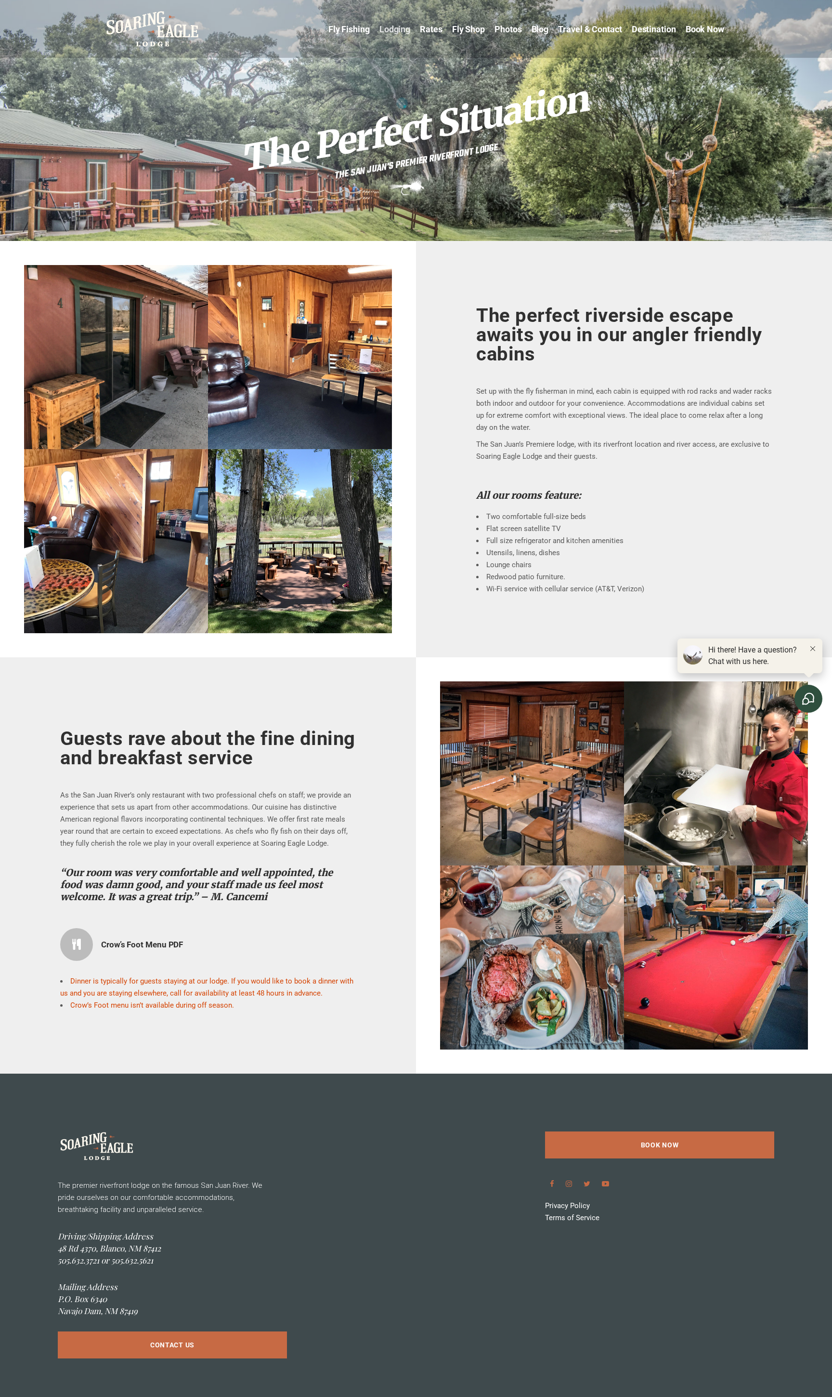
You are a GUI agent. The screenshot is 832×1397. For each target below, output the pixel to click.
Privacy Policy (567, 1205)
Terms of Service (572, 1217)
